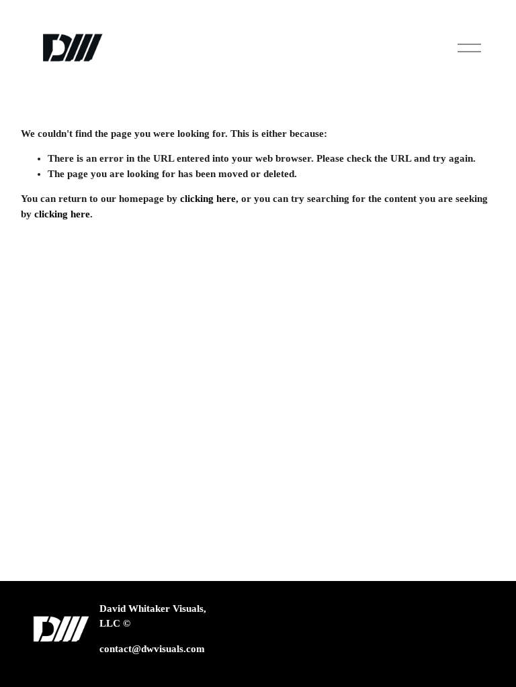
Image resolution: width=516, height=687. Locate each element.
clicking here (208, 198)
